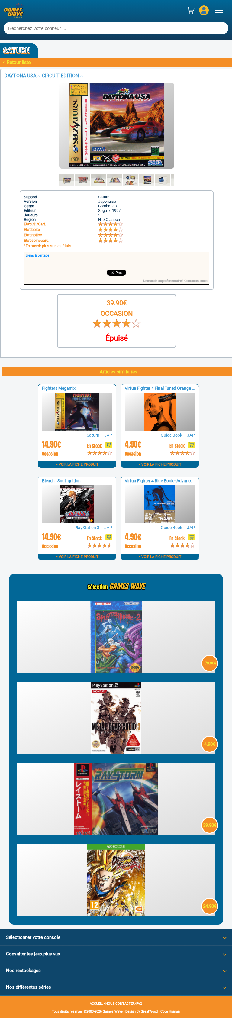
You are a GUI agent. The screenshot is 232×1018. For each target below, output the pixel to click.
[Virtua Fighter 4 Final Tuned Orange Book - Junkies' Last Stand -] (160, 429)
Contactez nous (196, 281)
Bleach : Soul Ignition (61, 480)
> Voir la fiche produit (77, 464)
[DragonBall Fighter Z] (116, 914)
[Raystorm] (116, 833)
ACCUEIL (96, 1004)
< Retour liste (17, 62)
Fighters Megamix (59, 388)
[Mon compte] (204, 10)
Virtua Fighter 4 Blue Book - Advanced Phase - (167, 480)
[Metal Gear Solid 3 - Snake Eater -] (116, 752)
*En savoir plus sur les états (47, 246)
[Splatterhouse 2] (116, 671)
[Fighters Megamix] (77, 429)
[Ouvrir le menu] (219, 10)
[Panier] (191, 10)
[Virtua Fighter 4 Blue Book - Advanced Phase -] (160, 522)
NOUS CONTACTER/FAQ (123, 1004)
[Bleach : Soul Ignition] (77, 522)
